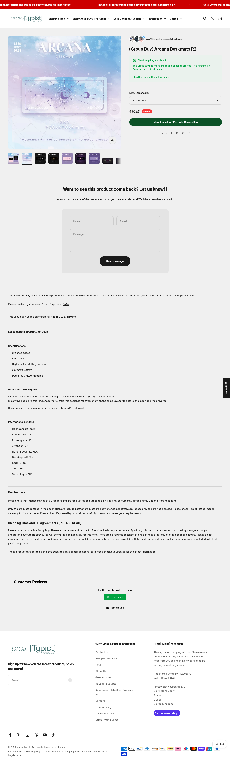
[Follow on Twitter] (19, 735)
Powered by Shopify (54, 747)
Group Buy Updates (106, 658)
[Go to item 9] (121, 161)
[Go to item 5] (67, 159)
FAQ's (66, 304)
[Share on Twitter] (177, 133)
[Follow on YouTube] (44, 735)
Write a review (115, 596)
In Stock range (154, 69)
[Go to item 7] (94, 159)
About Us (100, 671)
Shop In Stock (56, 18)
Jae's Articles (103, 677)
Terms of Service (105, 713)
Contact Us (101, 652)
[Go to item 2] (27, 159)
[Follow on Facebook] (10, 735)
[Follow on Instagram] (27, 735)
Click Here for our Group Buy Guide (151, 77)
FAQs (98, 664)
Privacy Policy (103, 707)
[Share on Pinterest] (183, 133)
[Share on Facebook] (171, 133)
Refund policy (15, 751)
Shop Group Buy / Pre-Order (89, 18)
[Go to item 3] (40, 159)
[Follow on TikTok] (53, 735)
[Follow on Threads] (36, 735)
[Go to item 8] (107, 161)
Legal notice (14, 755)
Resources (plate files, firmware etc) (114, 692)
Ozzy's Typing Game (106, 719)
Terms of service (52, 751)
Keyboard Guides (105, 683)
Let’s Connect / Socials (127, 18)
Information (155, 18)
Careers (100, 700)
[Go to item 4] (53, 159)
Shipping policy (72, 751)
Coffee (174, 18)
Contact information (94, 751)
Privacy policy (33, 751)
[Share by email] (188, 133)
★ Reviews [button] (226, 388)
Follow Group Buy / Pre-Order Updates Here (176, 122)
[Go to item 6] (80, 159)
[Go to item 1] (13, 159)
